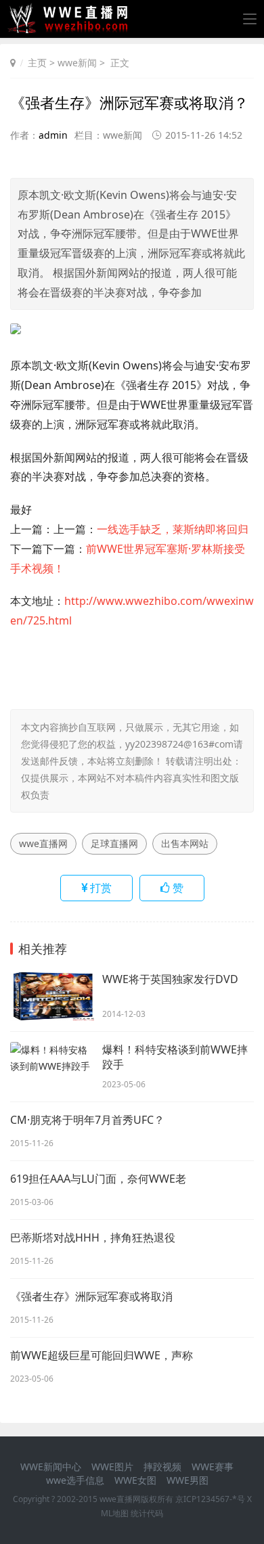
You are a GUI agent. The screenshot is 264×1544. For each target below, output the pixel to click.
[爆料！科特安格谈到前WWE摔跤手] (52, 1066)
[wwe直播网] (71, 28)
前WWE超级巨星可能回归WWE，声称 (101, 1355)
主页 (37, 62)
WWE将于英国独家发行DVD (170, 979)
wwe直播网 (43, 843)
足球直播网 (114, 843)
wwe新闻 (77, 62)
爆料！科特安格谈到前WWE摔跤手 (175, 1057)
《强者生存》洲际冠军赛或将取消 (91, 1296)
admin (53, 135)
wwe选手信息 (75, 1480)
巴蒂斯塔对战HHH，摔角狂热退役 (92, 1237)
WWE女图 (135, 1480)
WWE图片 (112, 1466)
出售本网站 (184, 843)
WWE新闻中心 (50, 1466)
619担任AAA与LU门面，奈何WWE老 (98, 1178)
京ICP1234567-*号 (210, 1499)
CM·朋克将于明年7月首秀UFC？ (87, 1119)
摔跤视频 (162, 1466)
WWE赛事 (213, 1466)
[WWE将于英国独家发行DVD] (52, 996)
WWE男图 (187, 1480)
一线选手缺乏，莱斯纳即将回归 (172, 529)
